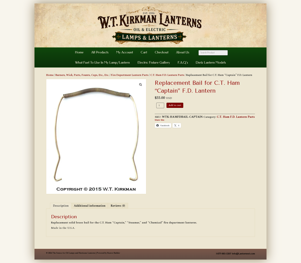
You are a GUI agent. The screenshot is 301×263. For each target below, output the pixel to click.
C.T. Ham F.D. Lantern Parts (167, 75)
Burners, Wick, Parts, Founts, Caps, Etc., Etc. (82, 75)
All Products (99, 52)
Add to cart (175, 105)
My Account (124, 52)
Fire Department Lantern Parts (129, 75)
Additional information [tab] (90, 206)
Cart (144, 52)
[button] (140, 84)
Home (79, 52)
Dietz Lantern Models (211, 62)
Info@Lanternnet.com (243, 253)
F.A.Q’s (183, 62)
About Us (182, 52)
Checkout (161, 52)
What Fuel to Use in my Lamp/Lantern (102, 62)
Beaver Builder (113, 253)
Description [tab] (61, 206)
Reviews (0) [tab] (118, 206)
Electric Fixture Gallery (153, 62)
